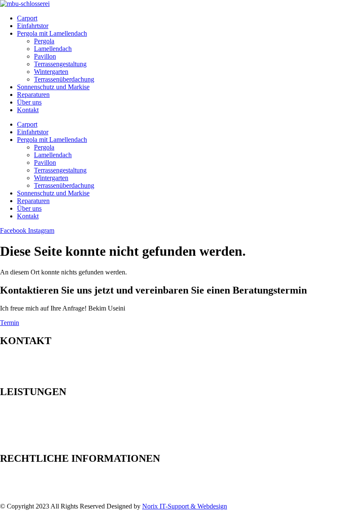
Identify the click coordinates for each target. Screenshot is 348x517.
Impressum (14, 476)
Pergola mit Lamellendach (52, 33)
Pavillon (45, 56)
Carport (27, 18)
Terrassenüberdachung (64, 79)
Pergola (44, 41)
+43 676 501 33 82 (49, 366)
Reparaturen (33, 94)
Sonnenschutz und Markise (53, 86)
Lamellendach (53, 48)
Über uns (29, 102)
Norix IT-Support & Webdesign (184, 506)
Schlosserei (15, 440)
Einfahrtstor (32, 25)
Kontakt (28, 109)
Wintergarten (51, 71)
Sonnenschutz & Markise (33, 432)
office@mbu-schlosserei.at (57, 374)
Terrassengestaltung (60, 64)
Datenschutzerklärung (29, 484)
